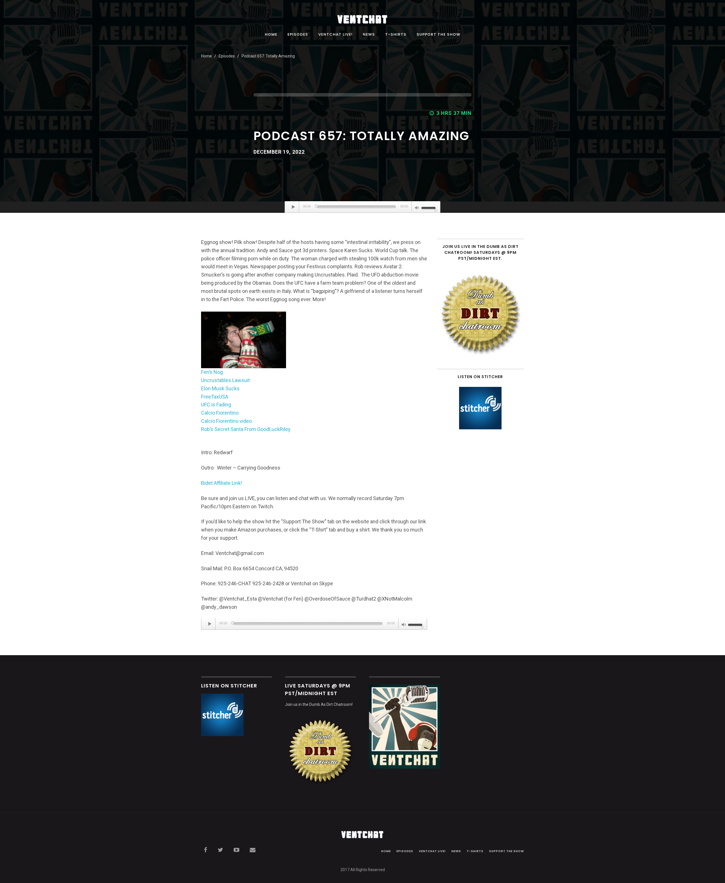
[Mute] (417, 208)
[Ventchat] (362, 16)
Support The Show (438, 35)
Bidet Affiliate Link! (221, 483)
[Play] (293, 207)
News (369, 35)
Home (271, 35)
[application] (362, 207)
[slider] (429, 207)
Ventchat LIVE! (335, 35)
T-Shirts (395, 35)
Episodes (297, 35)
